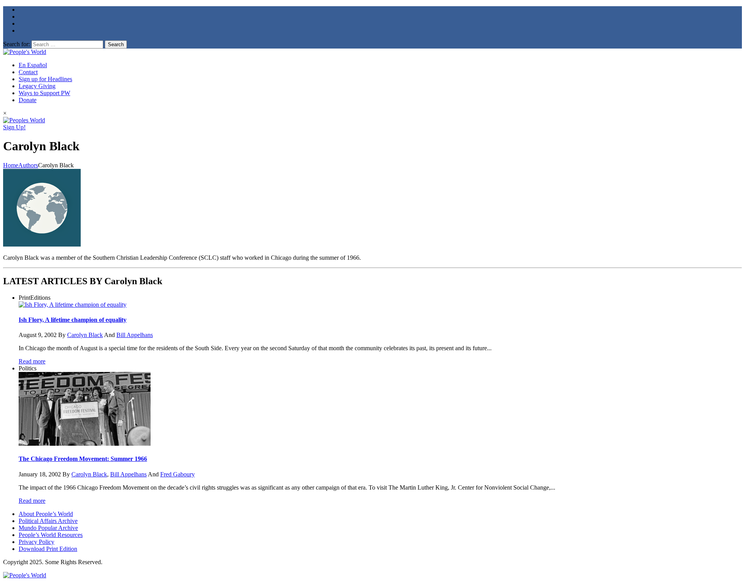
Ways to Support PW (44, 93)
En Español (33, 65)
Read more (32, 361)
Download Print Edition (48, 549)
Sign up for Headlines (45, 79)
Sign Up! (14, 127)
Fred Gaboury (177, 474)
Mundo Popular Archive (48, 528)
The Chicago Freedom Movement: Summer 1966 (83, 458)
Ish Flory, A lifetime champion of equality (72, 319)
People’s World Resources (51, 535)
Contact (28, 72)
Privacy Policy (36, 542)
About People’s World (46, 514)
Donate (27, 100)
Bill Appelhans (134, 335)
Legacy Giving (37, 86)
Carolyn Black (85, 335)
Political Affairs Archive (48, 521)
